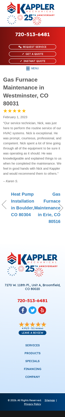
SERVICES (32, 345)
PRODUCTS (32, 353)
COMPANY (32, 377)
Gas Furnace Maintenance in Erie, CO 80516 (47, 208)
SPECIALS (32, 361)
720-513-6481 (32, 34)
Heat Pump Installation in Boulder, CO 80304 (22, 204)
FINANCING (32, 369)
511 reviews (37, 328)
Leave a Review (32, 332)
